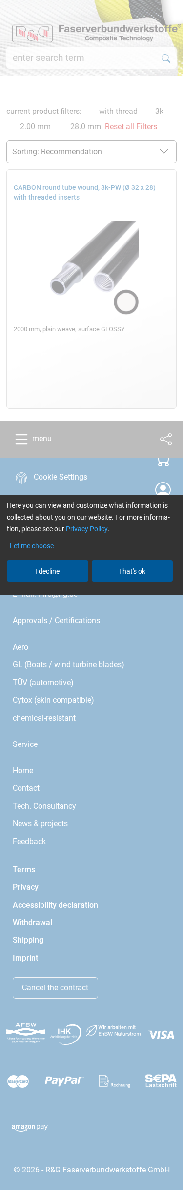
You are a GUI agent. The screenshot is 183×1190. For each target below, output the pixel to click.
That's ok (132, 571)
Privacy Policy (87, 529)
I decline (47, 571)
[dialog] (91, 595)
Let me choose (32, 546)
